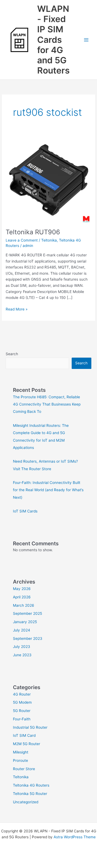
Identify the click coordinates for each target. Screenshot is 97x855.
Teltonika (49, 240)
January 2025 (25, 622)
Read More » (16, 308)
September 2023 (27, 638)
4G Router (22, 694)
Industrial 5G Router (30, 727)
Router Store (24, 769)
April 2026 (22, 597)
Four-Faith (21, 719)
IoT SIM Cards (25, 511)
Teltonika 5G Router (30, 793)
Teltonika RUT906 (33, 232)
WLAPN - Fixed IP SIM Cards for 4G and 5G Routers (53, 40)
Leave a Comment (22, 240)
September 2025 (27, 613)
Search (12, 354)
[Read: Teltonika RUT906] (48, 179)
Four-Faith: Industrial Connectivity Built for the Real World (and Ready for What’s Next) (48, 490)
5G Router (21, 711)
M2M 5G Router (26, 744)
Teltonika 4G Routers (31, 785)
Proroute (20, 760)
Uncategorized (25, 802)
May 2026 (22, 589)
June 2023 (22, 655)
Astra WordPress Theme (75, 837)
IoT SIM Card (24, 735)
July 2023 (21, 646)
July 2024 (21, 630)
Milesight (20, 752)
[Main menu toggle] (86, 39)
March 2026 (23, 605)
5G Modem (22, 702)
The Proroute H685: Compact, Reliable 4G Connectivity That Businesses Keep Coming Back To (47, 404)
